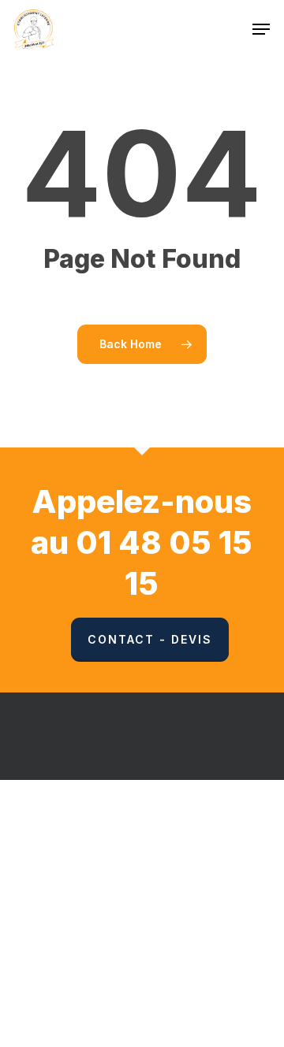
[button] (261, 29)
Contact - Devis (150, 639)
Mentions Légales (221, 861)
